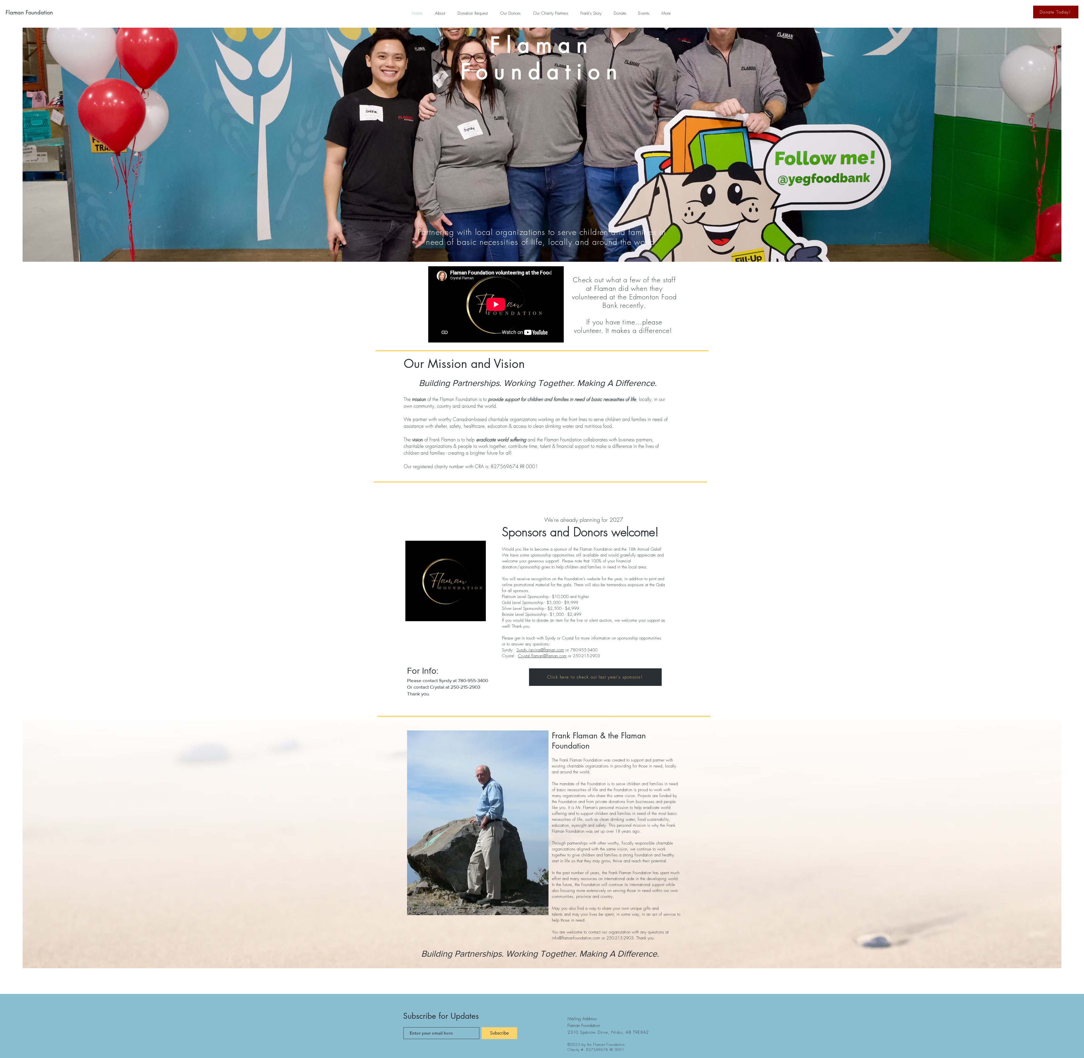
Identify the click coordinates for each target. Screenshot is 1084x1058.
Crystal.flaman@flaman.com (542, 656)
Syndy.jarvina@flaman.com (540, 650)
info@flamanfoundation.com (576, 938)
